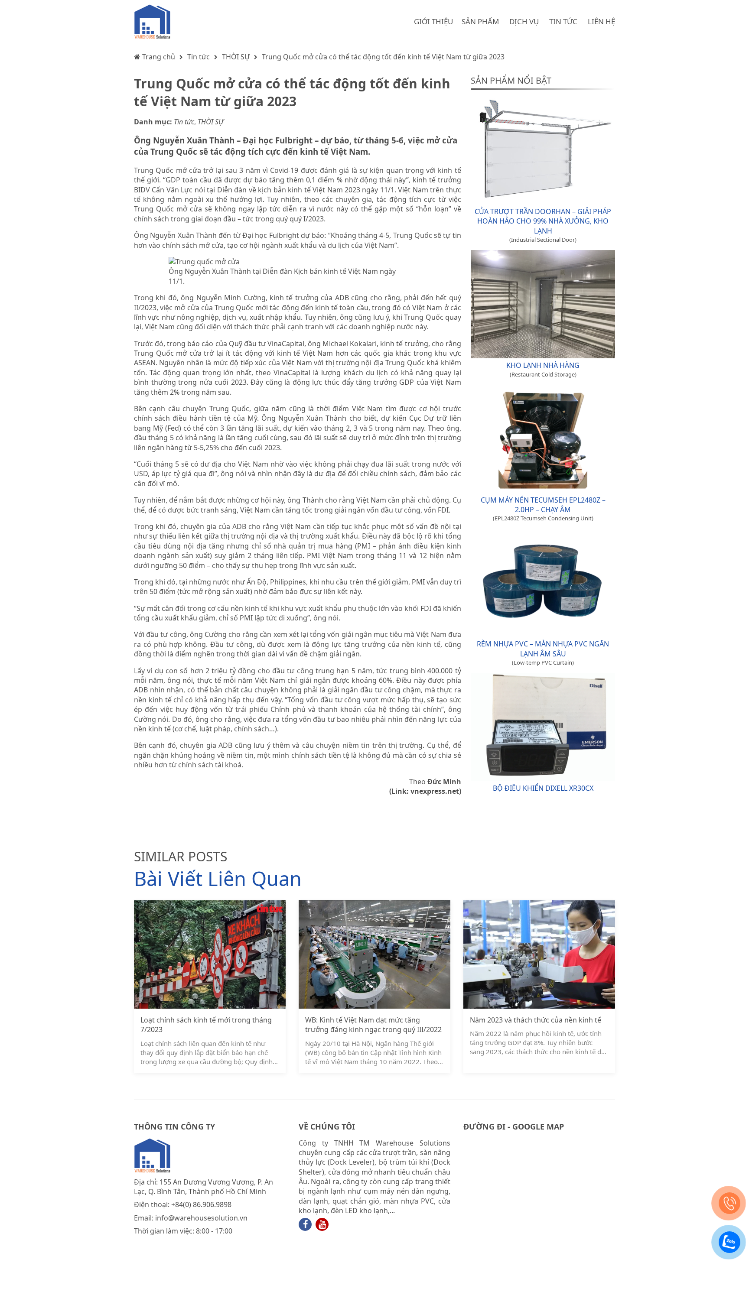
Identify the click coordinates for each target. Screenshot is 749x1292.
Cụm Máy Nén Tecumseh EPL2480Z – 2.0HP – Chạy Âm (543, 504)
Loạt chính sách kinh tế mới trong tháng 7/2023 (206, 1024)
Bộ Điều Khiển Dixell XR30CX (543, 788)
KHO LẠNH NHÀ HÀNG (543, 365)
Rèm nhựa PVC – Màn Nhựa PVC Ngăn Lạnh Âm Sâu (543, 648)
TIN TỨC (563, 21)
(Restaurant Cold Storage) (543, 374)
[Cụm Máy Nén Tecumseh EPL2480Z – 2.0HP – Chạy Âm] (543, 439)
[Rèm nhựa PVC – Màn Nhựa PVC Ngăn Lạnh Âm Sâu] (543, 583)
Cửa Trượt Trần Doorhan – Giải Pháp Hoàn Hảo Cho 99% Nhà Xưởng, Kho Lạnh (543, 221)
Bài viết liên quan (218, 878)
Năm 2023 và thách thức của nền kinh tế (535, 1020)
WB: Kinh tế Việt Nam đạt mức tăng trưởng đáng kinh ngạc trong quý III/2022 (373, 1024)
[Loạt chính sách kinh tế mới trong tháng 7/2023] (210, 954)
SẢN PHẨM (480, 21)
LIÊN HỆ (601, 21)
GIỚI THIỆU (433, 21)
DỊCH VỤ (524, 21)
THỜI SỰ (236, 57)
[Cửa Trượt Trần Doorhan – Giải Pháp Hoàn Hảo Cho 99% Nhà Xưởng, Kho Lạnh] (543, 150)
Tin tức (198, 57)
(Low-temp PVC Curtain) (543, 662)
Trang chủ (157, 57)
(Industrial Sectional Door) (542, 239)
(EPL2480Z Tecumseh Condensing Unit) (543, 518)
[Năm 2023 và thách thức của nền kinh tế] (539, 954)
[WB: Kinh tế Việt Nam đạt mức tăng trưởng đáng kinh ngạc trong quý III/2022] (374, 954)
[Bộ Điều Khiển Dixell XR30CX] (543, 727)
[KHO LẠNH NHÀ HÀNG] (543, 304)
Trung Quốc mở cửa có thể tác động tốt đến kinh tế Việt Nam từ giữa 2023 (383, 57)
